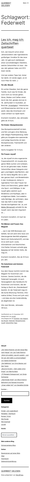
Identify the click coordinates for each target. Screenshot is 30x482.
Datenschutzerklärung (8, 461)
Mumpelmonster (20, 320)
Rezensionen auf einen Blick (10, 453)
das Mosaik (4, 320)
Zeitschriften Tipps (11, 323)
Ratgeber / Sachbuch (8, 413)
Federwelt (12, 320)
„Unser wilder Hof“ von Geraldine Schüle (14, 385)
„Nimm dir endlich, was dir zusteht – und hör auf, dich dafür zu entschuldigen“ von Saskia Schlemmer (14, 357)
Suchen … (4, 389)
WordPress (19, 475)
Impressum (5, 459)
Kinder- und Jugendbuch (9, 411)
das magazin (24, 318)
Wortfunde (4, 419)
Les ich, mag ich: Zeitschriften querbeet (12, 43)
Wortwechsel (5, 422)
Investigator (13, 105)
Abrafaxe (16, 318)
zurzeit (14, 316)
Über (2, 456)
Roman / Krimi (6, 416)
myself (3, 323)
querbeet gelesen (10, 471)
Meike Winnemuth (8, 207)
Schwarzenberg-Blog (8, 445)
